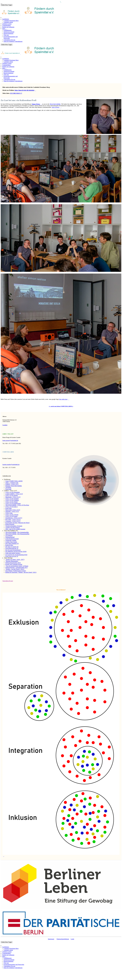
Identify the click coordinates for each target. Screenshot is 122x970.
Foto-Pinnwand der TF (11, 548)
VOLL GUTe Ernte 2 (11, 506)
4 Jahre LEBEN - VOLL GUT (14, 494)
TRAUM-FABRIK (55, 104)
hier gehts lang (63, 399)
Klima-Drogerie (9, 524)
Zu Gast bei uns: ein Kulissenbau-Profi (16, 554)
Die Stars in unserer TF (11, 546)
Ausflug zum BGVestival (12, 527)
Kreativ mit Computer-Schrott (13, 564)
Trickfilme (8, 487)
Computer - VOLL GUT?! (12, 521)
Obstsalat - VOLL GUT (12, 511)
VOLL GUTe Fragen (11, 516)
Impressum (51, 939)
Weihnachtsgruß (9, 537)
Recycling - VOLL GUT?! (13, 519)
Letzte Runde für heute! (12, 538)
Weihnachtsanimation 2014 (13, 562)
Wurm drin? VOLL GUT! (12, 510)
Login (72, 939)
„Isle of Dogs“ (55, 107)
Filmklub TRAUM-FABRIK (13, 486)
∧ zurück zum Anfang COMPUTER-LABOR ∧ (61, 406)
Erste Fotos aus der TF (11, 556)
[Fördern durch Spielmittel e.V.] (28, 14)
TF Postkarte (9, 535)
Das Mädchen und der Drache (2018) (15, 551)
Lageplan (5, 425)
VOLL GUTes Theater (11, 514)
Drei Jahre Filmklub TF (12, 543)
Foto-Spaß (8, 489)
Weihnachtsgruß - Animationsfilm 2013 (16, 567)
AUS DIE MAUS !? (16, 93)
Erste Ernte (8, 508)
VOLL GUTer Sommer (12, 498)
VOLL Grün (9, 513)
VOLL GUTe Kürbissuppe (13, 503)
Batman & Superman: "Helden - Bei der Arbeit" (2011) (20, 572)
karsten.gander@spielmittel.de (11, 464)
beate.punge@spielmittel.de (10, 440)
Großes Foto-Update (11, 542)
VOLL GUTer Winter (11, 502)
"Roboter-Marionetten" (11, 561)
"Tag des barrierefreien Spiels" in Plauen (16, 566)
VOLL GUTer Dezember (12, 492)
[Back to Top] (1, 3)
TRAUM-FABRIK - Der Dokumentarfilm (17, 534)
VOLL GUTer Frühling (12, 500)
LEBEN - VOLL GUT (11, 484)
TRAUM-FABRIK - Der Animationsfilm (17, 532)
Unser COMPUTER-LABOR (14, 481)
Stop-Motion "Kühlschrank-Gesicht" (15, 570)
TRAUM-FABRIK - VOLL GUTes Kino (17, 505)
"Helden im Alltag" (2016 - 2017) (14, 559)
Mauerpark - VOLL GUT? (13, 497)
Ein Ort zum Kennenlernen (13, 550)
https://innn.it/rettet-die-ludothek (24, 90)
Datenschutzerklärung (63, 939)
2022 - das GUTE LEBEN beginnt (15, 529)
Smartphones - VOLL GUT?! (13, 518)
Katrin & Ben (9, 545)
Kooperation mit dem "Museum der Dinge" (17, 522)
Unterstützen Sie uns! (8, 581)
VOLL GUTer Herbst (11, 495)
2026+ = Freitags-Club (11, 482)
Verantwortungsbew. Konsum (13, 526)
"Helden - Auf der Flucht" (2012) (14, 569)
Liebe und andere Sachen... (13, 553)
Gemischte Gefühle (10, 540)
